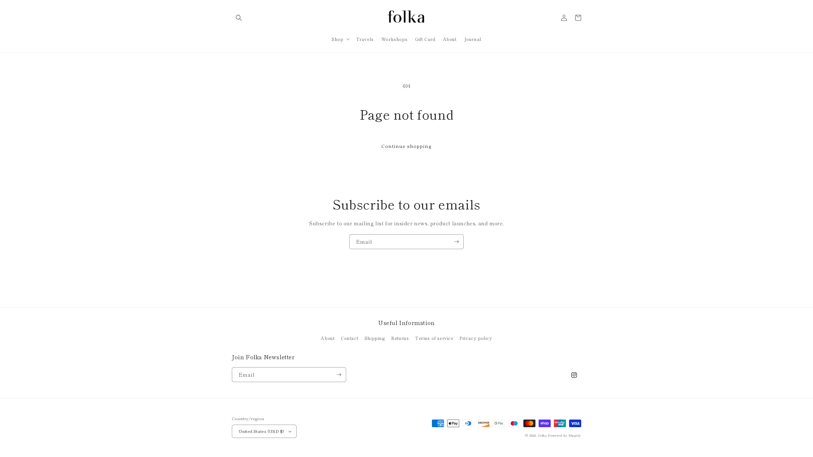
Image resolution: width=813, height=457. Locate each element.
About (327, 338)
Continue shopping (406, 145)
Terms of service (434, 338)
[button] (239, 18)
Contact (349, 338)
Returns (400, 338)
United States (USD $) (261, 431)
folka (542, 435)
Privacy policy (476, 338)
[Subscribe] (456, 241)
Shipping (375, 338)
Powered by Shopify (564, 435)
